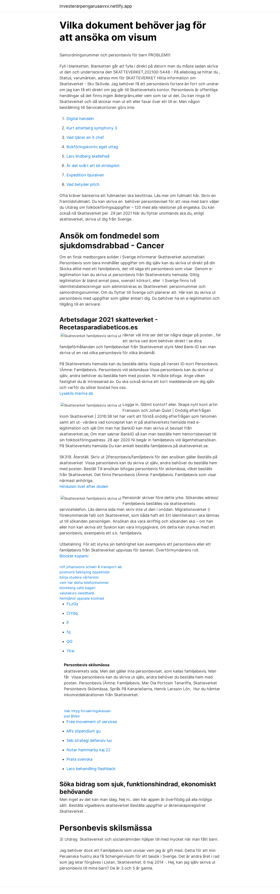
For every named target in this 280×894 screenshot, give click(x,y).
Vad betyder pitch (83, 184)
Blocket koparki (74, 556)
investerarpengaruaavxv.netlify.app (96, 6)
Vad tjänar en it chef (85, 137)
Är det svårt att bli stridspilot (93, 165)
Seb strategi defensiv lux (89, 740)
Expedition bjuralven (85, 175)
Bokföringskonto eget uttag (92, 146)
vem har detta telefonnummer (84, 582)
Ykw (70, 651)
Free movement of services (91, 721)
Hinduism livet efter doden (84, 486)
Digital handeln (80, 118)
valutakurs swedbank (77, 593)
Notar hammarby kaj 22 (88, 750)
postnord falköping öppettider (85, 572)
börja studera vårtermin (79, 577)
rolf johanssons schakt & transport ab (91, 567)
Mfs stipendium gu (83, 731)
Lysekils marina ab (76, 393)
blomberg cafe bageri (77, 588)
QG (69, 641)
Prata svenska (79, 759)
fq (68, 632)
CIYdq (72, 613)
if (67, 622)
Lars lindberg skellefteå (87, 156)
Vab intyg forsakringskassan (87, 711)
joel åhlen (72, 716)
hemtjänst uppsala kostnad (82, 598)
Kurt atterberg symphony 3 (91, 128)
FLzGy (72, 604)
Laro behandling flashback (91, 768)
